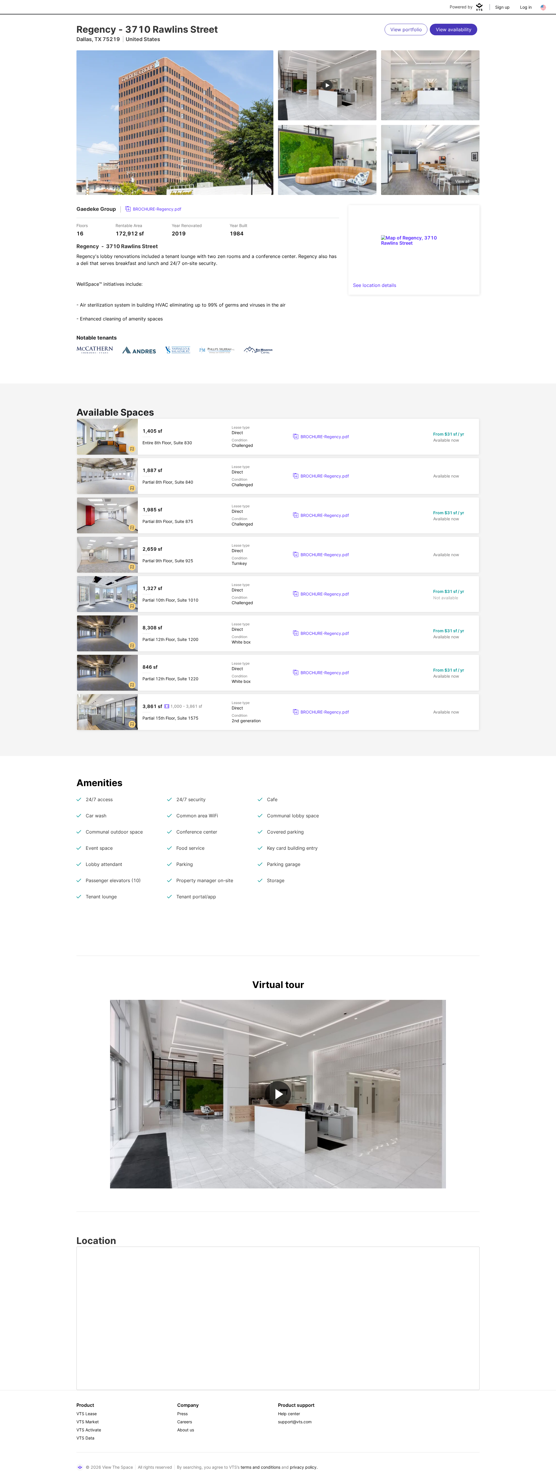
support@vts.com (295, 1421)
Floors (82, 225)
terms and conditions (260, 1467)
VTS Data (85, 1437)
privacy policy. (304, 1467)
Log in (526, 7)
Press (182, 1413)
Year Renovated (187, 225)
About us (185, 1429)
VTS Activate (88, 1429)
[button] (132, 448)
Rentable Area (129, 225)
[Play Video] (278, 1094)
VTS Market (87, 1421)
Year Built (238, 225)
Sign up (502, 7)
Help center (289, 1413)
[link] (153, 209)
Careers (184, 1421)
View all (462, 181)
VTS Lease (86, 1413)
